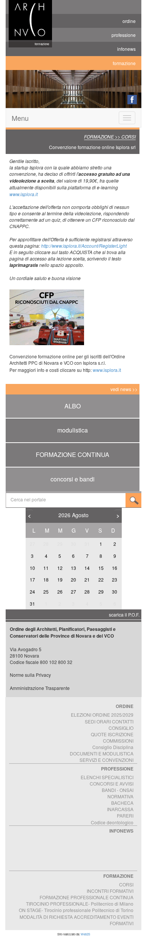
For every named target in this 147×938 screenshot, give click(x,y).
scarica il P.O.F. (124, 614)
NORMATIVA (120, 796)
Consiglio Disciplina (112, 747)
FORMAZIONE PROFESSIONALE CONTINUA (86, 897)
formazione (124, 63)
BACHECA (122, 802)
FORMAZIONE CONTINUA (72, 454)
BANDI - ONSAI (117, 790)
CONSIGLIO (121, 728)
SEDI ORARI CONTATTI (109, 721)
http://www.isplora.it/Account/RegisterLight (84, 245)
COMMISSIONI (118, 740)
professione (124, 35)
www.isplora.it (23, 194)
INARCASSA (120, 809)
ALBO (72, 406)
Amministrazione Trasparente (40, 688)
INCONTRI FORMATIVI (110, 891)
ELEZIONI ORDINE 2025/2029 (102, 714)
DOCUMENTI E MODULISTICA (101, 753)
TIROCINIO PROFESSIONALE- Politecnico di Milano (79, 903)
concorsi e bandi (73, 479)
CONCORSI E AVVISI (111, 783)
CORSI (126, 884)
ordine (129, 21)
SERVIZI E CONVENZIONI (106, 760)
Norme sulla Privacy (30, 675)
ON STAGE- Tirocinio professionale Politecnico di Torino (76, 910)
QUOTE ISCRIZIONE (112, 734)
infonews (126, 49)
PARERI (125, 815)
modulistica (72, 430)
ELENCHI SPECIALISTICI (107, 777)
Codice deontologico (112, 822)
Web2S (85, 934)
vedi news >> (124, 389)
